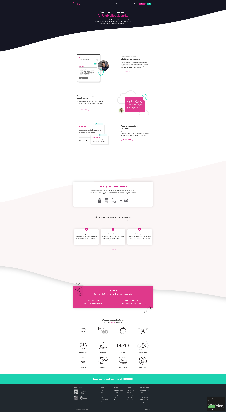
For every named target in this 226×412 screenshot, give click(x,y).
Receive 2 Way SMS (131, 395)
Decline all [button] (219, 406)
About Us (115, 397)
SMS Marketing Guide (144, 390)
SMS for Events (143, 395)
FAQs (102, 390)
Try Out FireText (127, 71)
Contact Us (116, 402)
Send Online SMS (130, 390)
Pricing (135, 3)
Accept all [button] (212, 406)
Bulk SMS (129, 392)
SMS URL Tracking (130, 402)
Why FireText (116, 392)
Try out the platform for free (131, 303)
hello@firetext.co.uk (98, 303)
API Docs (102, 392)
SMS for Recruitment (144, 397)
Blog (115, 399)
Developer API (130, 399)
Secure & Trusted (78, 387)
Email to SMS (129, 397)
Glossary (102, 397)
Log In (149, 3)
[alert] (216, 404)
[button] (216, 409)
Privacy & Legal (148, 409)
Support (130, 3)
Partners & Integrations (118, 390)
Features (118, 3)
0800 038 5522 (105, 399)
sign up (113, 322)
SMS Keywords (143, 402)
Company (116, 387)
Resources (124, 3)
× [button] (223, 398)
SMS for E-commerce (144, 392)
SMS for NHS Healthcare (145, 399)
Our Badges (116, 395)
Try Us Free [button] (128, 379)
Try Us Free (142, 3)
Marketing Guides (144, 387)
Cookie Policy (217, 404)
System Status (103, 395)
